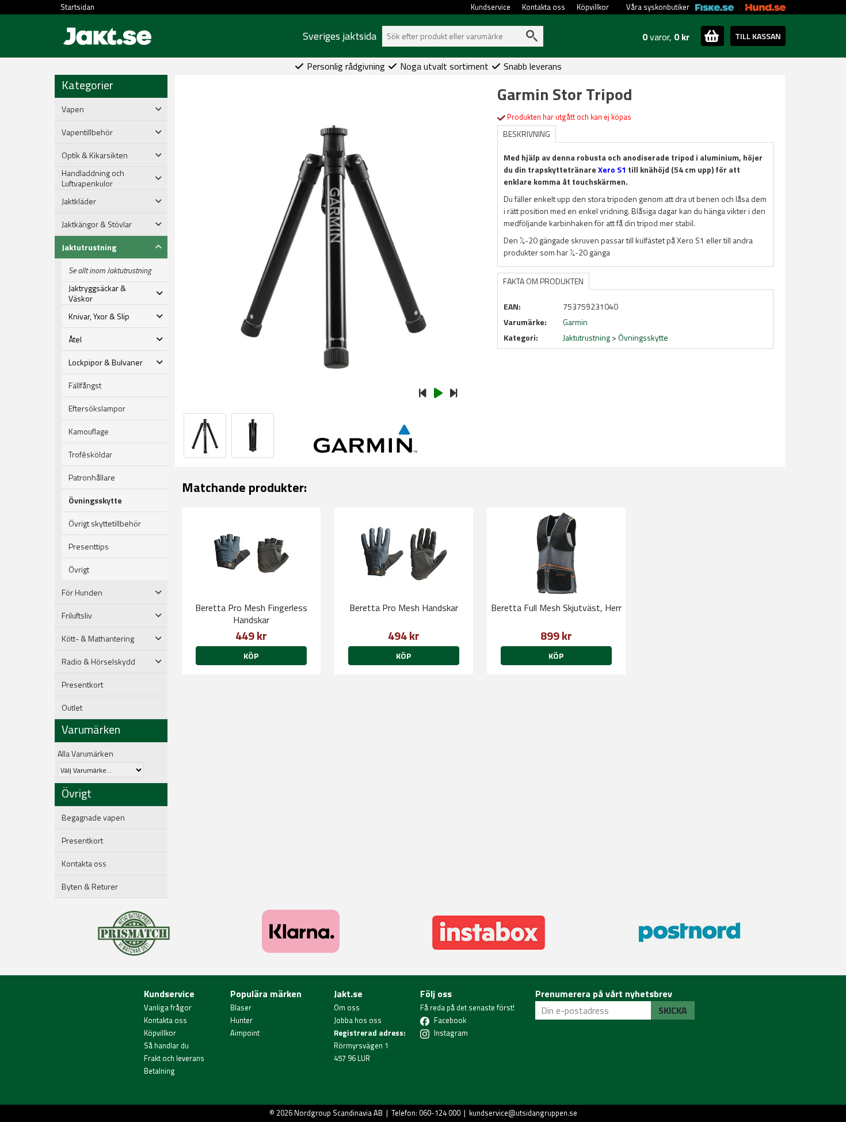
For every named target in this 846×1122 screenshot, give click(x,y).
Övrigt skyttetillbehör (104, 523)
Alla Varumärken (85, 753)
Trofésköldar (90, 454)
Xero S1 (612, 169)
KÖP (250, 656)
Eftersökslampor (96, 408)
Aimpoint (245, 1033)
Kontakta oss (543, 7)
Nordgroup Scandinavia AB (338, 1113)
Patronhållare (91, 477)
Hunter (241, 1020)
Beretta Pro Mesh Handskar (403, 608)
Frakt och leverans (174, 1058)
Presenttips (88, 546)
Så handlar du (166, 1045)
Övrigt (78, 569)
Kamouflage (88, 431)
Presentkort (82, 685)
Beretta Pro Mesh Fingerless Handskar (251, 614)
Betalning (159, 1071)
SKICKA (672, 1010)
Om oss (347, 1007)
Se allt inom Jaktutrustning (109, 270)
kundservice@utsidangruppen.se (523, 1113)
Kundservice (490, 7)
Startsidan (77, 7)
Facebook (450, 1020)
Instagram (451, 1033)
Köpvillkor (593, 7)
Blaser (240, 1007)
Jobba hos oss (358, 1020)
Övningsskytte (95, 500)
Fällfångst (84, 385)
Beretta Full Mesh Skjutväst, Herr (556, 608)
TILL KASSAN (758, 36)
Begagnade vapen (93, 818)
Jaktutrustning (586, 337)
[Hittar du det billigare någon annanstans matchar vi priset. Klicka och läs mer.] (133, 926)
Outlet (72, 708)
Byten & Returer (90, 887)
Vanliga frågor (168, 1007)
